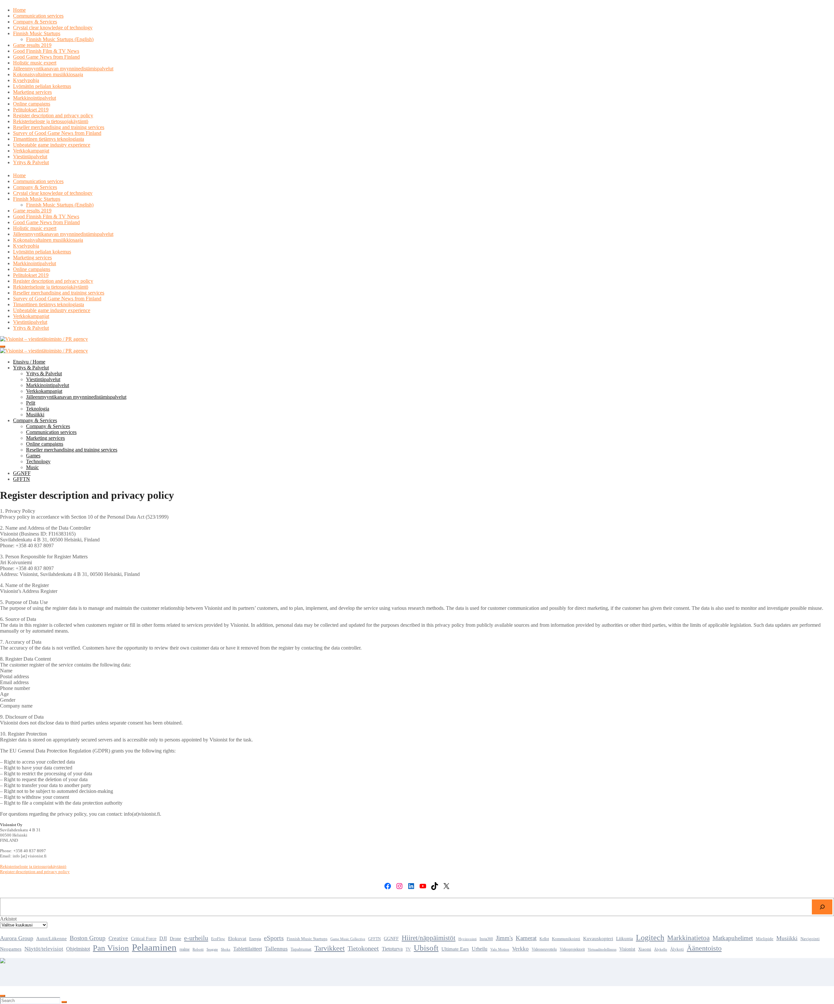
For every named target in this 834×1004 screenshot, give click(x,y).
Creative (118, 938)
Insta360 (486, 939)
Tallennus (276, 948)
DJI (163, 938)
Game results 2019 (32, 45)
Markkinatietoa (688, 938)
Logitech (650, 937)
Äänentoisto (704, 948)
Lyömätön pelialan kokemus (42, 86)
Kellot (544, 939)
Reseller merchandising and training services (58, 127)
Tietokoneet (363, 948)
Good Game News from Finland (46, 57)
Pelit (30, 403)
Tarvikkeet (329, 948)
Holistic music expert (34, 62)
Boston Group (88, 938)
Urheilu (479, 949)
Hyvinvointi (467, 939)
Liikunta (624, 938)
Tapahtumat (301, 949)
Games (33, 455)
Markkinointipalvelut (34, 98)
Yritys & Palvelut (31, 162)
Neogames (11, 949)
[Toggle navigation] (2, 347)
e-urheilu (196, 937)
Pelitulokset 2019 (31, 109)
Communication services (38, 16)
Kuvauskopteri (598, 938)
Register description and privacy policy (53, 115)
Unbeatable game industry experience (51, 145)
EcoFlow (218, 939)
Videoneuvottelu (544, 949)
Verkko (520, 948)
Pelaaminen (154, 947)
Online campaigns (31, 104)
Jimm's (504, 938)
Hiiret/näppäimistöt (428, 938)
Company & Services (35, 21)
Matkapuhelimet (732, 938)
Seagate (212, 949)
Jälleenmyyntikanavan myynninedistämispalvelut (63, 68)
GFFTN (21, 479)
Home (19, 10)
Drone (175, 938)
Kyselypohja (26, 80)
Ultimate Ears (455, 949)
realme (185, 949)
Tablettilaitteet (247, 949)
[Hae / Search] (822, 906)
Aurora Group (16, 938)
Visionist (627, 949)
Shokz (225, 949)
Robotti (198, 949)
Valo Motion (499, 949)
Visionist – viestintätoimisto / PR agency (41, 972)
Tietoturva (392, 949)
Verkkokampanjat (31, 150)
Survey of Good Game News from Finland (57, 133)
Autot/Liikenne (51, 938)
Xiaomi (644, 949)
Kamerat (526, 938)
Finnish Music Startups (36, 33)
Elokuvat (237, 938)
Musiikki (35, 414)
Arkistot (8, 919)
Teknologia (37, 408)
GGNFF (22, 473)
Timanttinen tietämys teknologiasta (48, 139)
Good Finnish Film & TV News (46, 51)
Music (32, 467)
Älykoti (677, 949)
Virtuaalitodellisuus (602, 949)
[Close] (2, 996)
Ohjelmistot (78, 949)
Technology (38, 461)
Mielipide (764, 939)
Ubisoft (426, 947)
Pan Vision (111, 947)
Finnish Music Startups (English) (59, 39)
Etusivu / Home (29, 362)
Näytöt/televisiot (43, 949)
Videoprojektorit (572, 949)
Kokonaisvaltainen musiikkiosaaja (48, 74)
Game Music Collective (347, 939)
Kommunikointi (566, 938)
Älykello (660, 949)
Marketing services (32, 92)
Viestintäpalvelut (30, 156)
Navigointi (810, 939)
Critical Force (143, 938)
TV (408, 949)
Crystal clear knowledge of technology (53, 27)
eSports (274, 937)
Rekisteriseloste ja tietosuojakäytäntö (50, 121)
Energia (255, 939)
